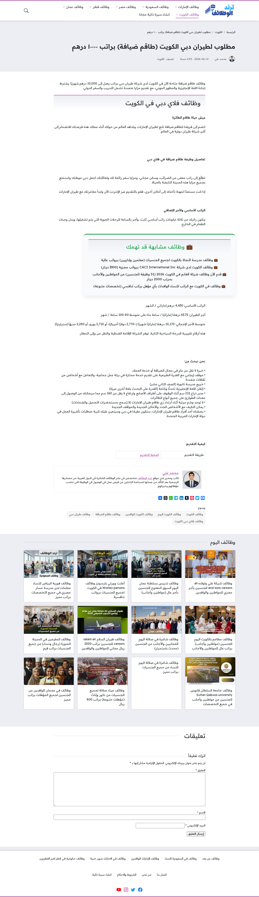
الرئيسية (230, 32)
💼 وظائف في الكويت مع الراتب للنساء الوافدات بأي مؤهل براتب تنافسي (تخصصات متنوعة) (159, 286)
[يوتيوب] (119, 890)
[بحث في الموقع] (26, 10)
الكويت (218, 32)
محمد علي (221, 58)
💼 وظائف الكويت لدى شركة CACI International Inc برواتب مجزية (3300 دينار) (159, 267)
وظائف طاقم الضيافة (107, 514)
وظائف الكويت (194, 514)
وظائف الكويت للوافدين (139, 514)
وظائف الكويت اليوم (169, 514)
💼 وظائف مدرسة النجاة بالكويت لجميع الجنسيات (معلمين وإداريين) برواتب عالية (159, 260)
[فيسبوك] (140, 890)
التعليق (200, 770)
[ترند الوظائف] (220, 10)
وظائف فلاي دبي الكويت (189, 521)
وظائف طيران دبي (79, 514)
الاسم (201, 812)
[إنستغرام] (126, 890)
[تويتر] (133, 890)
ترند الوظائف (145, 478)
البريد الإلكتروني (195, 825)
